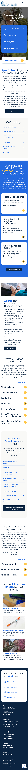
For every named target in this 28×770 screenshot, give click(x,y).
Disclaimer (5, 760)
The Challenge (13, 387)
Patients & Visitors (8, 747)
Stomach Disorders (14, 496)
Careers (6, 732)
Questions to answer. (13, 569)
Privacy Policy (12, 760)
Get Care (5, 743)
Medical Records (7, 745)
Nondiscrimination (7, 763)
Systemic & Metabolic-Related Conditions (14, 486)
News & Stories (14, 153)
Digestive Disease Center (14, 147)
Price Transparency (8, 754)
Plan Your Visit (10, 348)
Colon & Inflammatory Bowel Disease (14, 473)
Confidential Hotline (8, 734)
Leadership (13, 398)
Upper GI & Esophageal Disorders (14, 501)
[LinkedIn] (10, 726)
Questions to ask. (13, 575)
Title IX (14, 763)
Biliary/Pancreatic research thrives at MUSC (13, 415)
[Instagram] (8, 726)
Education (13, 403)
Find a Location (8, 739)
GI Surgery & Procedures (14, 111)
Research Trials (13, 409)
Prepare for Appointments (14, 137)
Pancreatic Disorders (14, 491)
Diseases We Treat (14, 127)
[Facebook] (3, 726)
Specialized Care (13, 392)
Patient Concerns (7, 750)
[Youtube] (13, 726)
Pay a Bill (6, 752)
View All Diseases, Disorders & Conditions (14, 508)
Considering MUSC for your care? (13, 422)
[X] (5, 726)
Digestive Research (14, 269)
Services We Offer (14, 131)
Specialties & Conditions (10, 9)
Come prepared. (13, 564)
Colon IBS (14, 468)
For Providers (6, 741)
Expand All (21, 382)
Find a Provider (8, 736)
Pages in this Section (13, 60)
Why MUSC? (14, 142)
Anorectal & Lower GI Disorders (14, 462)
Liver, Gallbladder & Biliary (14, 479)
